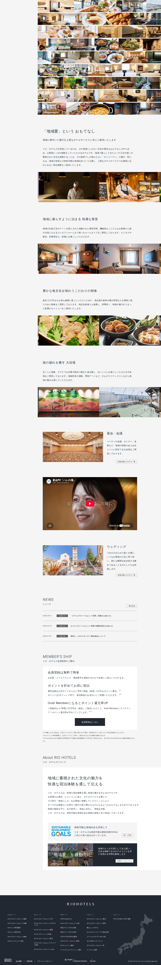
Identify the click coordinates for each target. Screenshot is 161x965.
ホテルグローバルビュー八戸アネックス (45, 924)
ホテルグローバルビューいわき (44, 949)
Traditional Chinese (80, 961)
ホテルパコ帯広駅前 (14, 928)
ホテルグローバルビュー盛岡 (43, 930)
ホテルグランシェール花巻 (42, 934)
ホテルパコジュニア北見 (16, 941)
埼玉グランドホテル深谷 (68, 928)
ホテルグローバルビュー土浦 (69, 923)
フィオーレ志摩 (92, 950)
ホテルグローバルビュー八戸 (43, 919)
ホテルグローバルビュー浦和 (69, 941)
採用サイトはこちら (124, 861)
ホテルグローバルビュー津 (95, 945)
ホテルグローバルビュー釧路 (17, 936)
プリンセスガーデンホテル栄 (96, 936)
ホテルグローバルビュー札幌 (17, 923)
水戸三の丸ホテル (66, 919)
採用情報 (29, 961)
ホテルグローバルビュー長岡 (96, 923)
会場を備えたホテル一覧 (126, 462)
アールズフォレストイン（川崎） (71, 950)
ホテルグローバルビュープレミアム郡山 (45, 944)
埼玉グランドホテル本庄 (68, 932)
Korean (92, 961)
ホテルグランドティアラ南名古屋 (98, 932)
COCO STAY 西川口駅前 (68, 936)
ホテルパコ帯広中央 (14, 932)
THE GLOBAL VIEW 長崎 (122, 919)
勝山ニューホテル (92, 928)
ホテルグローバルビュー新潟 (96, 919)
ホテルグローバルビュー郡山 (43, 938)
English (70, 959)
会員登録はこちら (90, 722)
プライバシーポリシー (44, 961)
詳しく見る (128, 835)
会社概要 (19, 961)
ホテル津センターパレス (95, 941)
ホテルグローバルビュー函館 (17, 919)
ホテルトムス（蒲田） (67, 945)
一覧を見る (131, 606)
